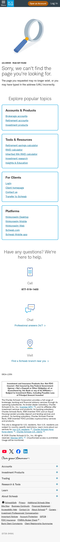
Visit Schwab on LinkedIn (26, 451)
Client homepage (15, 187)
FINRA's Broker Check (27, 520)
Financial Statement (41, 506)
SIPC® (43, 516)
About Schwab (38, 509)
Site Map (5, 506)
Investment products (17, 125)
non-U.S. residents (21, 429)
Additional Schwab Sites (39, 502)
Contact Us (24, 509)
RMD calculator (14, 149)
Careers (52, 509)
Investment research (17, 158)
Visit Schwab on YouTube (4, 451)
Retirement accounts (17, 120)
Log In (54, 3)
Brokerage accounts (16, 116)
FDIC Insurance (8, 520)
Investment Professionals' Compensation (19, 513)
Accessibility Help (9, 509)
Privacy (22, 502)
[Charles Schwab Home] (10, 3)
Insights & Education (17, 162)
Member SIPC (16, 437)
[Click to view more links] (57, 466)
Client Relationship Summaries (39, 523)
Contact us (11, 192)
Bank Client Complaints (12, 523)
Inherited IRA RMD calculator (21, 154)
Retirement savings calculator (22, 145)
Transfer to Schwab (16, 196)
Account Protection (29, 516)
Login (8, 183)
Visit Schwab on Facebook (18, 451)
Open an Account (38, 3)
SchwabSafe (10, 502)
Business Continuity (21, 506)
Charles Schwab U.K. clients (29, 431)
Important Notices (9, 516)
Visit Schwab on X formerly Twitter (11, 451)
